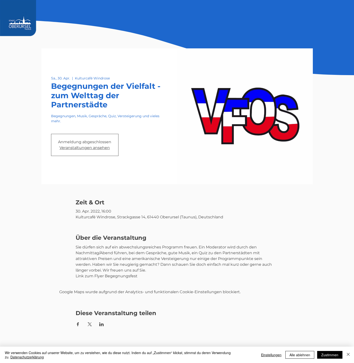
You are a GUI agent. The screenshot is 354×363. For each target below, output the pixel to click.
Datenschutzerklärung (27, 357)
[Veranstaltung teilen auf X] (89, 324)
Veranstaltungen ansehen (84, 147)
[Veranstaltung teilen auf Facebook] (78, 324)
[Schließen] (348, 354)
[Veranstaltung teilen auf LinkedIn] (101, 324)
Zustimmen (329, 354)
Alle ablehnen (299, 354)
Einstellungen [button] (271, 354)
